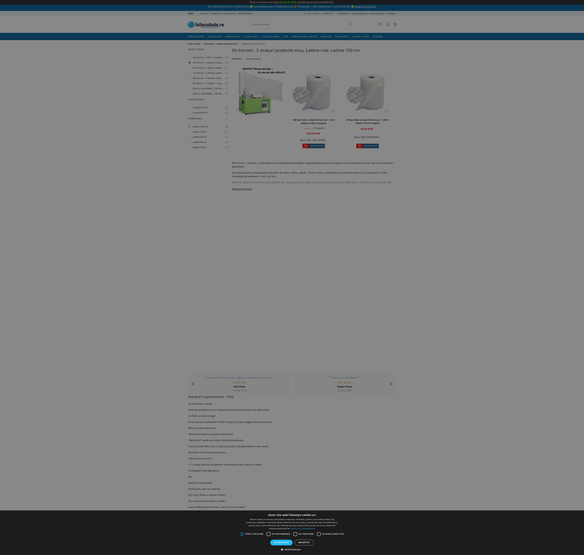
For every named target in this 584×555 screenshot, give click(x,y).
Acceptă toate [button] (281, 542)
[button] (292, 549)
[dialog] (292, 532)
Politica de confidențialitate (303, 528)
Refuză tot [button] (304, 542)
